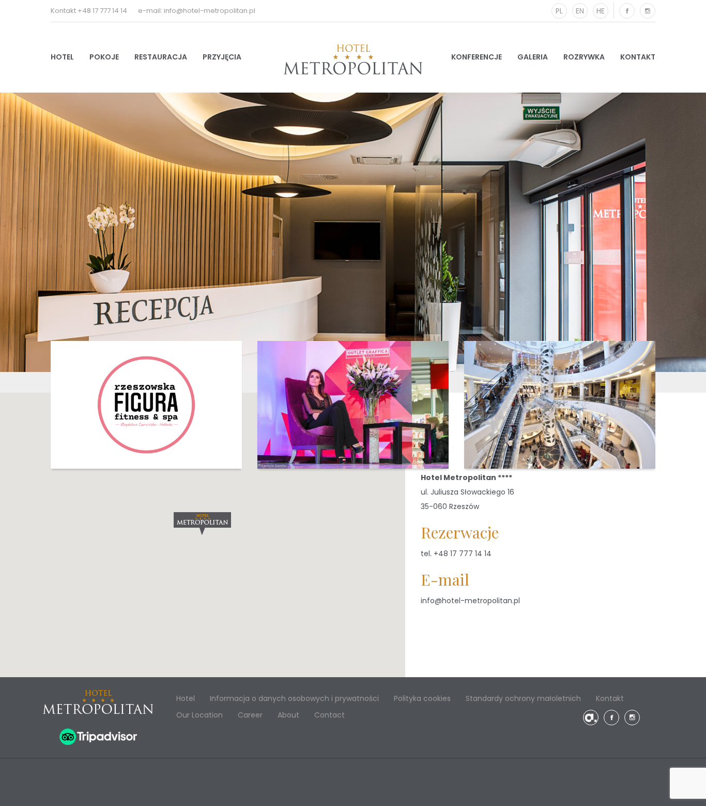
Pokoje (104, 57)
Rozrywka (584, 57)
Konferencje (476, 57)
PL (559, 11)
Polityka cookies (422, 698)
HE (600, 11)
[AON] (590, 717)
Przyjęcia (222, 57)
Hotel (62, 57)
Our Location (199, 715)
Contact (329, 715)
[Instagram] (647, 11)
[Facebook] (627, 11)
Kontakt (637, 57)
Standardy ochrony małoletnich (523, 698)
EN (580, 11)
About (288, 715)
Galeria (532, 57)
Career (250, 715)
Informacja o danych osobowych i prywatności (294, 698)
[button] (202, 523)
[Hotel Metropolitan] (353, 59)
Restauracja (160, 57)
